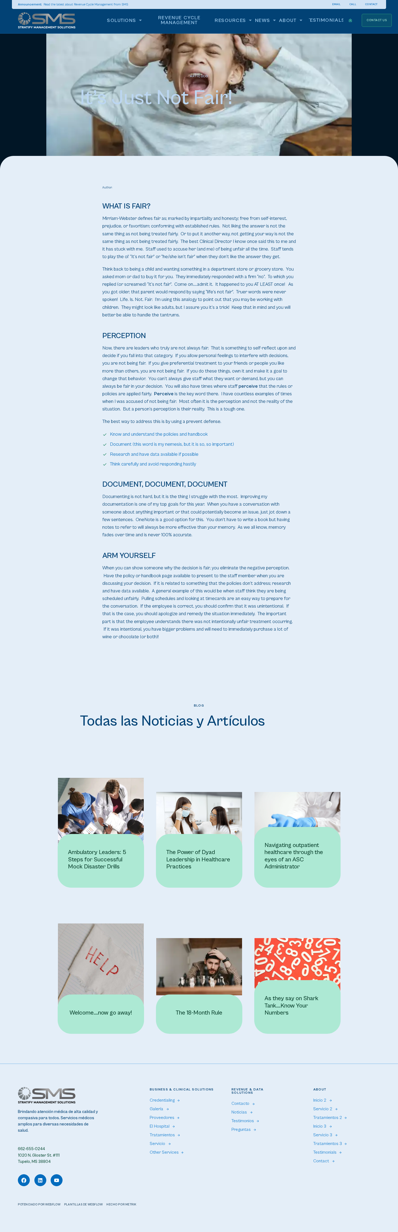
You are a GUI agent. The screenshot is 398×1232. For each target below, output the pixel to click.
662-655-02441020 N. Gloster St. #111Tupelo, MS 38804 (39, 1155)
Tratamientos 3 (327, 1143)
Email (336, 4)
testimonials (326, 20)
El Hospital (159, 1126)
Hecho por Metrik (121, 1204)
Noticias (239, 1112)
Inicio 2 (319, 1100)
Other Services (164, 1152)
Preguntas (241, 1129)
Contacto (240, 1103)
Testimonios (242, 1121)
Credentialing (162, 1100)
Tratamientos (162, 1135)
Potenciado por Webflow (39, 1204)
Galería (156, 1109)
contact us (377, 20)
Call (353, 4)
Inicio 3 (319, 1126)
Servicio (157, 1143)
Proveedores (162, 1117)
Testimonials (325, 1152)
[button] (125, 20)
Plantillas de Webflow (83, 1204)
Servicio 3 (322, 1135)
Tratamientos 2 (327, 1117)
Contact (371, 4)
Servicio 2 (322, 1109)
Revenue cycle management (179, 20)
